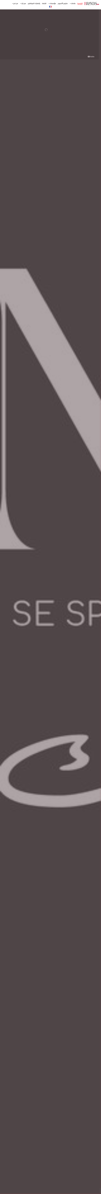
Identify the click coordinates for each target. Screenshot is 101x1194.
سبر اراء (23, 3)
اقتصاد (44, 3)
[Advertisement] (50, 21)
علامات (73, 3)
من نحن (15, 3)
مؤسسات (53, 3)
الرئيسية (80, 3)
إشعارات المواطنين (34, 3)
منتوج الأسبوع (63, 3)
